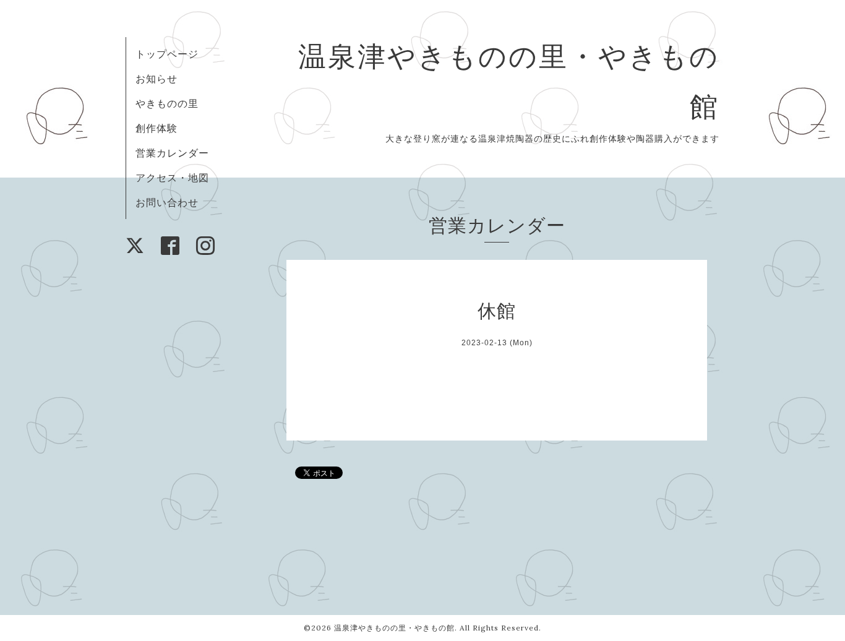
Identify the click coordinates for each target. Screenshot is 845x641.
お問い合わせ (167, 202)
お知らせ (156, 78)
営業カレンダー (172, 153)
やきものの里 (167, 103)
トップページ (167, 54)
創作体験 (156, 128)
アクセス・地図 (172, 177)
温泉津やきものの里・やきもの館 (394, 627)
